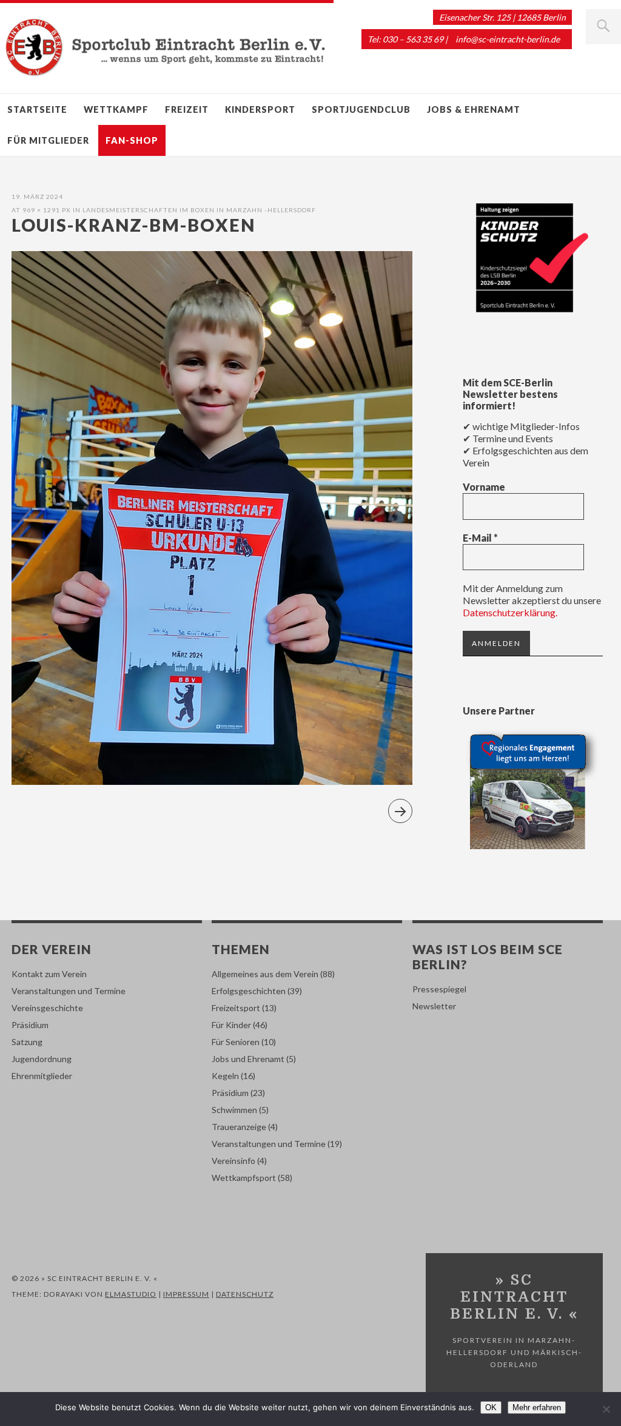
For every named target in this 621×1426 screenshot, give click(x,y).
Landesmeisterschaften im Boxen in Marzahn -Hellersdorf (199, 210)
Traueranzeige (239, 1127)
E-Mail (480, 537)
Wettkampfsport (244, 1177)
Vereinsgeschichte (47, 1008)
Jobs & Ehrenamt (473, 109)
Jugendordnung (42, 1059)
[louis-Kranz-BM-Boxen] (212, 781)
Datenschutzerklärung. (510, 612)
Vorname (484, 487)
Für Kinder (231, 1025)
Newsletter (434, 1006)
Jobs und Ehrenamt (248, 1059)
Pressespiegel (439, 989)
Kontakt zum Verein (49, 974)
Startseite (37, 109)
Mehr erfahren (536, 1407)
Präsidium (30, 1025)
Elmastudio (130, 1294)
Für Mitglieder (48, 140)
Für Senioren (236, 1042)
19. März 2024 (37, 196)
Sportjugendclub (361, 109)
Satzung (27, 1042)
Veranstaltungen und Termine (69, 991)
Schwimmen (234, 1110)
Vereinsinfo (233, 1160)
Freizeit (187, 109)
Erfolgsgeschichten (249, 991)
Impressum (186, 1294)
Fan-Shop (132, 140)
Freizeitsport (236, 1008)
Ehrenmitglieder (42, 1076)
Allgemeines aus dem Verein (265, 974)
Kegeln (225, 1076)
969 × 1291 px (46, 210)
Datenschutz (245, 1294)
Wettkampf (116, 109)
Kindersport (260, 109)
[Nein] (606, 1409)
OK (491, 1407)
